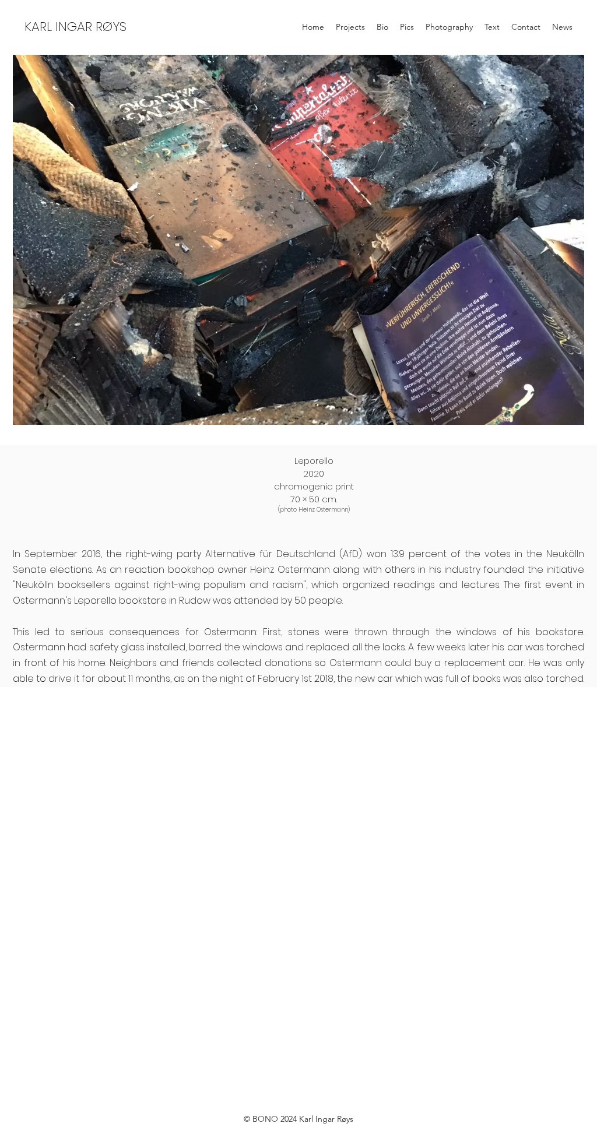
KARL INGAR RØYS (75, 26)
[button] (298, 240)
